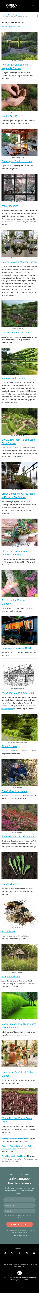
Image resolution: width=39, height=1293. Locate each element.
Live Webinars (5, 1264)
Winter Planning (10, 205)
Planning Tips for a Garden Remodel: (16, 1139)
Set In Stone (8, 931)
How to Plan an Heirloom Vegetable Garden (15, 66)
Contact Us (11, 1264)
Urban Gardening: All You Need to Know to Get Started (18, 495)
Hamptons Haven (11, 976)
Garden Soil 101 (10, 116)
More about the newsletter (19, 1235)
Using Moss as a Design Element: (14, 1156)
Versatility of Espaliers (13, 378)
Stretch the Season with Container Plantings (14, 552)
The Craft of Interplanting (15, 791)
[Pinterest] (19, 1253)
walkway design (7, 709)
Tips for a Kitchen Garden (15, 332)
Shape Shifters (9, 746)
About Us (16, 1264)
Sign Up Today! (19, 1224)
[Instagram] (27, 1253)
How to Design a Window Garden (19, 262)
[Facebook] (5, 1253)
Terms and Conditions (19, 1266)
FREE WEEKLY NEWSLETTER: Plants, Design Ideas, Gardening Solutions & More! (17, 28)
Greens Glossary (11, 884)
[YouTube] (34, 1253)
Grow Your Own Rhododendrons (19, 836)
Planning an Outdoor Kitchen (17, 161)
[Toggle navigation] (33, 6)
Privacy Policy (22, 1264)
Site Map (35, 1264)
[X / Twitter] (12, 1253)
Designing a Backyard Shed (16, 648)
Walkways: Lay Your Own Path (18, 692)
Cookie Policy (29, 1264)
